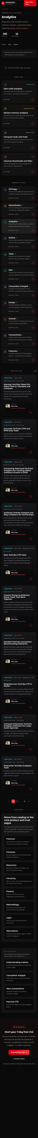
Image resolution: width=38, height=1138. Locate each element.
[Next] (29, 801)
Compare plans (19, 1059)
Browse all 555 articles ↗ (19, 28)
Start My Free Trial (18, 1052)
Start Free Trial (29, 3)
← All (34, 371)
